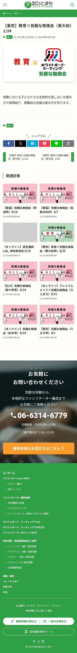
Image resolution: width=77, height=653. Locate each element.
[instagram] (43, 641)
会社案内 (20, 605)
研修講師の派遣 (16, 502)
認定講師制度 (15, 567)
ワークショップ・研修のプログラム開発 (28, 513)
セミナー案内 (15, 483)
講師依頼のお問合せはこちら (36, 448)
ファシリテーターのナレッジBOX (20, 532)
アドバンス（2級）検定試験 (22, 551)
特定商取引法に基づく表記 (38, 610)
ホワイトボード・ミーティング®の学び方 (23, 527)
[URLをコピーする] (68, 143)
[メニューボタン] (5, 5)
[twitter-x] (38, 641)
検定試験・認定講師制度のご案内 (20, 540)
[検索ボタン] (72, 5)
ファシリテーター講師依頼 (16, 497)
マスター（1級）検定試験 (21, 556)
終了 (9, 36)
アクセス (30, 605)
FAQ (5, 592)
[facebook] (34, 641)
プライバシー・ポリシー (49, 605)
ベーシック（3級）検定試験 (22, 546)
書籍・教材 (8, 576)
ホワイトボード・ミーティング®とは (21, 521)
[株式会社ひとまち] (38, 5)
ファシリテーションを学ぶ (16, 478)
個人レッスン (15, 489)
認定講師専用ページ (41, 631)
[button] (8, 143)
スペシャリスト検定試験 (20, 562)
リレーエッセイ (11, 581)
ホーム (11, 473)
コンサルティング (17, 508)
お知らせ (7, 586)
